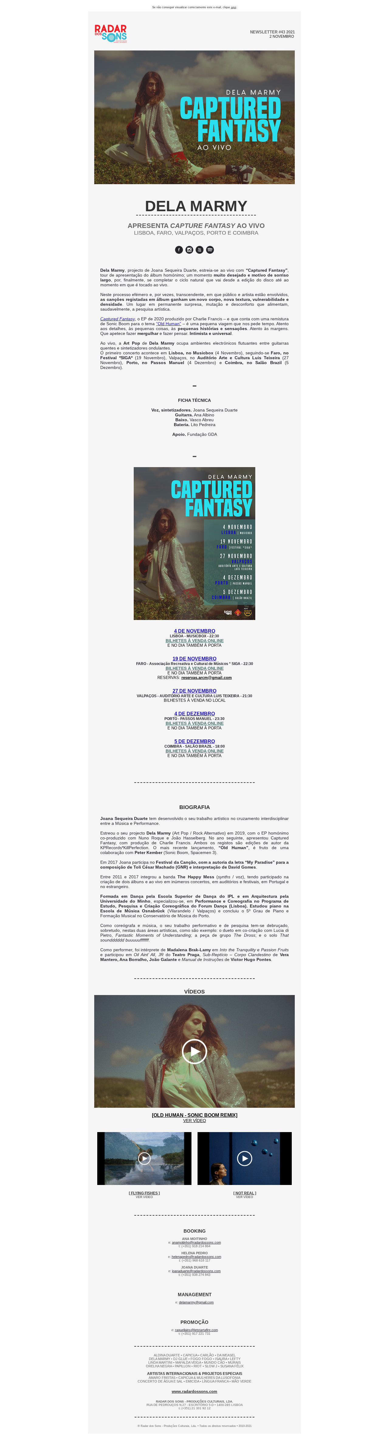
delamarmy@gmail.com (196, 1302)
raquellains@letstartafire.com (196, 1330)
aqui (233, 7)
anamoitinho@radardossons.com (196, 1242)
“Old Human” (168, 323)
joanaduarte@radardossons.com (196, 1271)
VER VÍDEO (194, 1120)
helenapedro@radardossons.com (196, 1257)
